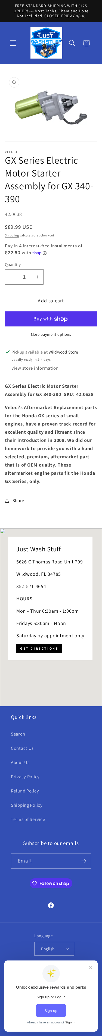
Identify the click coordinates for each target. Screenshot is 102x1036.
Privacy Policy (25, 777)
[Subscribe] (83, 861)
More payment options (51, 334)
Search (18, 734)
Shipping (12, 235)
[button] (13, 43)
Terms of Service (28, 819)
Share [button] (18, 500)
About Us (20, 762)
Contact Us (22, 748)
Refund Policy (25, 791)
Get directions (39, 648)
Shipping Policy (27, 805)
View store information (35, 368)
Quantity (13, 264)
